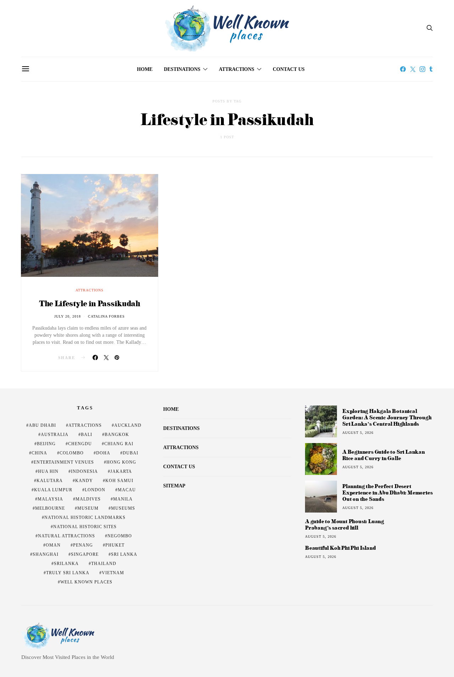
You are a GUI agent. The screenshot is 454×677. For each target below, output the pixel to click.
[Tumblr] (431, 69)
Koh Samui (119, 480)
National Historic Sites (85, 526)
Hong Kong (121, 462)
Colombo (72, 453)
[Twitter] (413, 69)
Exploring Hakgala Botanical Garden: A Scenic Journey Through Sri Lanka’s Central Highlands (387, 417)
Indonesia (84, 471)
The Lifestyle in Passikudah (89, 303)
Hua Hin (48, 471)
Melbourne (50, 508)
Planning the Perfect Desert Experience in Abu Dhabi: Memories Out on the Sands (387, 492)
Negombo (119, 535)
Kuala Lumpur (53, 489)
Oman (53, 545)
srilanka (66, 563)
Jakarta (121, 471)
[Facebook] (403, 69)
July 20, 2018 (67, 316)
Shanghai (46, 554)
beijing (46, 443)
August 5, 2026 (357, 433)
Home (145, 69)
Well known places (86, 582)
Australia (54, 434)
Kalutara (50, 480)
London (95, 489)
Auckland (128, 425)
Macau (127, 489)
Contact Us (289, 69)
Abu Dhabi (42, 425)
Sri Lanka (124, 554)
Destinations (182, 69)
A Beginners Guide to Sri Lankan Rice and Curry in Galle (383, 454)
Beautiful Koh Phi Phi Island (340, 548)
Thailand (103, 563)
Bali (86, 434)
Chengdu (80, 443)
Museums (123, 508)
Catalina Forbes (106, 316)
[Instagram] (422, 69)
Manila (123, 499)
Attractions (236, 69)
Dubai (130, 453)
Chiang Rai (118, 443)
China (39, 453)
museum (88, 508)
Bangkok (117, 434)
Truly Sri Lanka (67, 572)
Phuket (114, 545)
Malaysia (50, 499)
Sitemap (174, 485)
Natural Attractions (66, 535)
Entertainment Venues (64, 462)
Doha (103, 453)
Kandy (84, 480)
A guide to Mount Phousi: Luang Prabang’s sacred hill (344, 524)
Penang (83, 545)
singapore (85, 554)
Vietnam (113, 572)
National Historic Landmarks (85, 517)
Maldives (88, 499)
